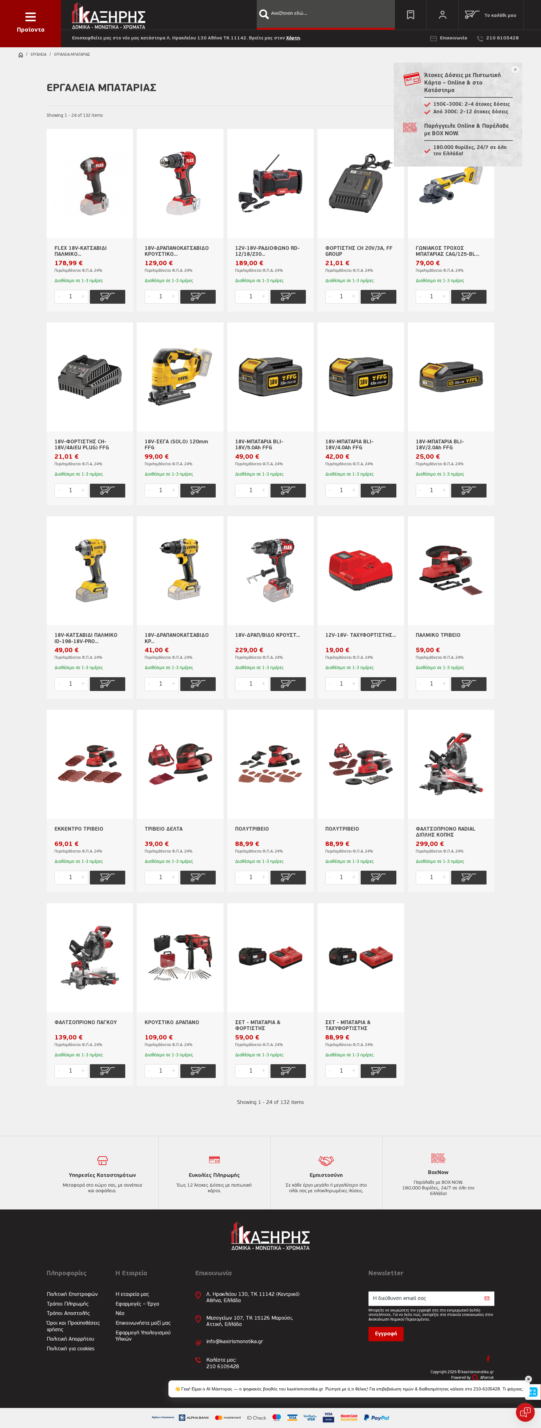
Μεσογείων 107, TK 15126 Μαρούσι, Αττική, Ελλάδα (249, 1321)
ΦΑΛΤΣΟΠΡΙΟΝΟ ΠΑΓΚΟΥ (85, 1022)
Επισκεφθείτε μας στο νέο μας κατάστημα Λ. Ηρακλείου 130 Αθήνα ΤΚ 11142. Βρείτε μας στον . (186, 38)
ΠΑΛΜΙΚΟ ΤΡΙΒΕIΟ (438, 635)
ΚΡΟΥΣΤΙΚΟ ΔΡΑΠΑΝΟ (172, 1022)
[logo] (108, 14)
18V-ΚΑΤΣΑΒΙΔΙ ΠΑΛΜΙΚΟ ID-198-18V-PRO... (85, 638)
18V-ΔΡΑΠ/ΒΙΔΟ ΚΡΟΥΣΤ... (267, 635)
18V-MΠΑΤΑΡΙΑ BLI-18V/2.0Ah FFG (440, 445)
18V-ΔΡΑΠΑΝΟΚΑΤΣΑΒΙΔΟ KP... (177, 638)
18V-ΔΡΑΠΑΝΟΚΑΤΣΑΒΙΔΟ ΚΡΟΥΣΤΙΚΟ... (177, 251)
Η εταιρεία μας (132, 1294)
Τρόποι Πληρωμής (68, 1304)
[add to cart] (107, 297)
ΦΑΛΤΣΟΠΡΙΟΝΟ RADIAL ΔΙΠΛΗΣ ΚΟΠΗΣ (446, 832)
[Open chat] (525, 1412)
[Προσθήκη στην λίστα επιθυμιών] (125, 143)
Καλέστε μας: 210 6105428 (222, 1363)
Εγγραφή (386, 1334)
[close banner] (515, 69)
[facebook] (488, 1359)
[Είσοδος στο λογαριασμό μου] (442, 15)
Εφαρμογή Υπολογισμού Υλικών (143, 1336)
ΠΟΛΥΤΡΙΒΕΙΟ (252, 829)
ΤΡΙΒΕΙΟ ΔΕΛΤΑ (164, 829)
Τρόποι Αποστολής (68, 1313)
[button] (264, 14)
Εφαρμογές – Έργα (137, 1304)
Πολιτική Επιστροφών (72, 1294)
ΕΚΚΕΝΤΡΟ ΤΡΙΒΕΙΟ (78, 829)
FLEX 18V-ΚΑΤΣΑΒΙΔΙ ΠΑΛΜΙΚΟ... (80, 251)
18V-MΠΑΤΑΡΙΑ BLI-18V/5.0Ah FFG (259, 445)
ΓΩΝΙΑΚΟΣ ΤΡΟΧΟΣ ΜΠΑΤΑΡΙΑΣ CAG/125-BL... (447, 251)
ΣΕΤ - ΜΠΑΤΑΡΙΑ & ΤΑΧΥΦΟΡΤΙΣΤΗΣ (348, 1025)
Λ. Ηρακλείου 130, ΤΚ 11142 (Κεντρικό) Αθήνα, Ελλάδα (253, 1297)
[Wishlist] (410, 15)
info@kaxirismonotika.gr (234, 1341)
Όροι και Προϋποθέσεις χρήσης (73, 1326)
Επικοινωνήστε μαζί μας (143, 1323)
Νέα (120, 1313)
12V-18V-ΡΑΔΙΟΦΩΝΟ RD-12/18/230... (267, 251)
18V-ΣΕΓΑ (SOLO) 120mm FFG (176, 445)
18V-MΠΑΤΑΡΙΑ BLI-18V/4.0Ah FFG (349, 445)
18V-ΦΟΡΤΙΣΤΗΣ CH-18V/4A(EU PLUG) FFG (81, 445)
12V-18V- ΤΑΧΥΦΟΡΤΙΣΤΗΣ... (360, 635)
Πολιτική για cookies (71, 1349)
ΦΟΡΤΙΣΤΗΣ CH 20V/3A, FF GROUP (359, 251)
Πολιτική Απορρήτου (70, 1339)
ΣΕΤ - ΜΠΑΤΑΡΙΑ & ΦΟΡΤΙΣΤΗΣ (258, 1025)
